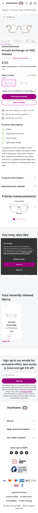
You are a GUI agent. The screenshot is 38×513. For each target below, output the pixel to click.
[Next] (35, 207)
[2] (16, 219)
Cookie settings (25, 501)
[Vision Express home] (19, 407)
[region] (19, 256)
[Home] (15, 3)
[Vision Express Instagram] (21, 452)
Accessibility (11, 501)
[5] (24, 219)
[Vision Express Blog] (26, 452)
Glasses (5, 10)
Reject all (19, 270)
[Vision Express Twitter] (16, 452)
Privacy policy (12, 496)
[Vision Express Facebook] (11, 452)
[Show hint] (35, 91)
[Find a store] (31, 3)
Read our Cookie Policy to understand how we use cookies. (17, 252)
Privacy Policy (26, 392)
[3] (19, 219)
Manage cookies (19, 259)
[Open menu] (3, 3)
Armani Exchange (16, 10)
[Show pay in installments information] (3, 69)
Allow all (19, 264)
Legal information (19, 492)
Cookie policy (26, 496)
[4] (21, 219)
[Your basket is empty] (35, 3)
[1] (14, 219)
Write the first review (21, 58)
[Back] (3, 207)
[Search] (26, 3)
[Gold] (9, 83)
